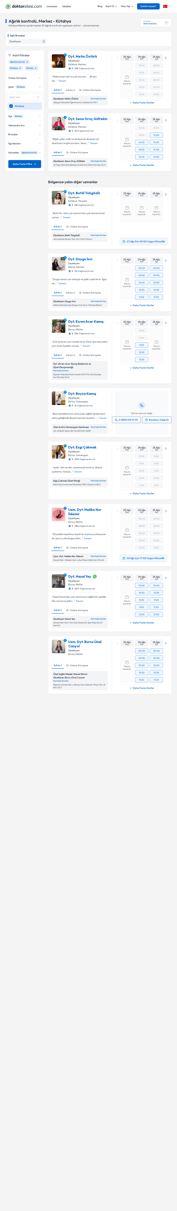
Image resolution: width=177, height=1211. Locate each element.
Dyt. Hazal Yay (79, 576)
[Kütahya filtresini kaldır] (20, 68)
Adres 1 (58, 89)
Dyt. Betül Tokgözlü (84, 193)
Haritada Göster (98, 98)
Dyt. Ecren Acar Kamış (86, 321)
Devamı (62, 81)
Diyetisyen (74, 60)
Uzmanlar (52, 6)
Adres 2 (70, 90)
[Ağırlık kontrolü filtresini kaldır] (27, 62)
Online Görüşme (92, 90)
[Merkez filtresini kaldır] (35, 68)
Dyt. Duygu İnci (80, 259)
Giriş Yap (125, 6)
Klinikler (66, 6)
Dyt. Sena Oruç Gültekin (87, 119)
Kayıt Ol (110, 6)
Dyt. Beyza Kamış (82, 393)
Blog (100, 6)
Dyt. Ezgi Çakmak (82, 447)
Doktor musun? (148, 6)
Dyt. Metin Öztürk (82, 56)
